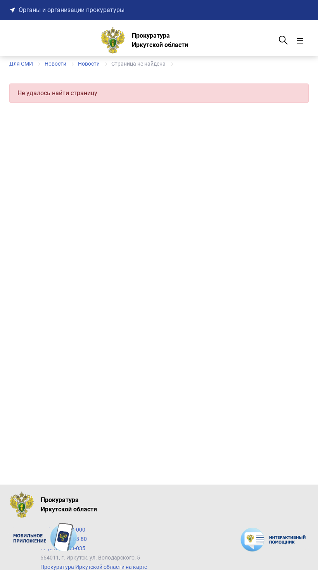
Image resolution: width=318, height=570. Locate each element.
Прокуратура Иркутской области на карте (93, 567)
